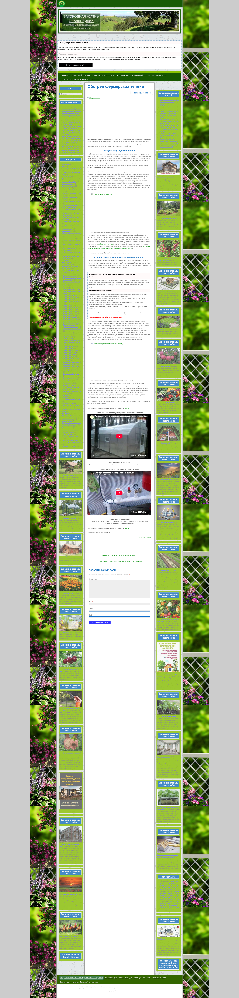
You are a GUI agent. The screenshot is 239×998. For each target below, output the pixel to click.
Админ (149, 537)
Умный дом (65, 395)
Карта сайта (86, 79)
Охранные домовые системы (71, 399)
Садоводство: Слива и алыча (72, 370)
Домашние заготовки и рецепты (71, 178)
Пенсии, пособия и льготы (70, 436)
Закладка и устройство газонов (71, 168)
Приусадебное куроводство (70, 405)
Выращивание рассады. (169, 716)
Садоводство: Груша (69, 354)
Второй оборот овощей (70, 276)
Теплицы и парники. (69, 518)
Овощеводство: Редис (70, 311)
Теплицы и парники (69, 325)
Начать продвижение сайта (75, 65)
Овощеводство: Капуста (70, 299)
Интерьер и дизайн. (163, 757)
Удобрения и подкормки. (71, 753)
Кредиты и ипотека (68, 432)
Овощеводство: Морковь (70, 307)
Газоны (64, 166)
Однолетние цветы (68, 419)
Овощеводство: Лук (69, 305)
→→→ (127, 253)
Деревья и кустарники (69, 248)
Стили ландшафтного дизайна (71, 252)
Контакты (95, 79)
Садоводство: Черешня (70, 378)
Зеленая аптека (67, 264)
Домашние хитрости (68, 186)
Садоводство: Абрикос (70, 346)
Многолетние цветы (68, 417)
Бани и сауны (66, 164)
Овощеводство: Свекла (70, 317)
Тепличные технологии (71, 327)
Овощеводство (67, 274)
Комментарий (93, 579)
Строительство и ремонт (71, 79)
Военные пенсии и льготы (71, 440)
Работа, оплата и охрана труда (72, 442)
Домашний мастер (67, 184)
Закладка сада (68, 338)
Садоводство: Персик (69, 368)
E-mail (91, 608)
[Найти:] (70, 94)
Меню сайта (65, 260)
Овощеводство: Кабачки (70, 297)
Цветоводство (66, 413)
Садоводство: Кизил (69, 356)
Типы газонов (66, 176)
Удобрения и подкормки (69, 385)
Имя (91, 601)
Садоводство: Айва (69, 348)
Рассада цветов (67, 421)
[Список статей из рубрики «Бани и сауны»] (70, 548)
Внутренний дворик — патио (71, 240)
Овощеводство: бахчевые (71, 289)
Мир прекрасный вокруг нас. (69, 894)
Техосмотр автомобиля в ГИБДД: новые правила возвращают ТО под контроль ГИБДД (169, 141)
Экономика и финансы (69, 446)
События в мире (67, 389)
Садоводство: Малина (70, 364)
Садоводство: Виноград (70, 350)
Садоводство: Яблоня (69, 380)
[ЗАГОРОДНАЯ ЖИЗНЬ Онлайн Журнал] (71, 3)
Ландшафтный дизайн (68, 238)
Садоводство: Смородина (71, 374)
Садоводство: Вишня (69, 352)
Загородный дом (67, 188)
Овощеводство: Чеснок (70, 321)
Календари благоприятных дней (71, 221)
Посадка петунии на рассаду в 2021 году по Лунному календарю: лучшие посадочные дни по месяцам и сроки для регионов (71, 140)
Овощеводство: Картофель (71, 301)
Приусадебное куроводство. (69, 936)
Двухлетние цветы (68, 415)
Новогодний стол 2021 (142, 75)
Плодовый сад (67, 336)
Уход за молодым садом (71, 340)
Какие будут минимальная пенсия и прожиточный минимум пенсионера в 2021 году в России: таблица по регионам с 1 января (169, 905)
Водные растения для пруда (71, 244)
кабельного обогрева (105, 244)
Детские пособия (67, 427)
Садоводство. (165, 366)
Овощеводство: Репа (69, 315)
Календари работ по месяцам (71, 225)
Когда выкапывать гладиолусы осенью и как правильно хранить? (169, 102)
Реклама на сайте (159, 75)
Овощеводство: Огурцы (70, 309)
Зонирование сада (68, 250)
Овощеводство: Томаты (70, 319)
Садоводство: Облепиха (70, 366)
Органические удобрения (71, 387)
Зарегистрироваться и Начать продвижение (105, 317)
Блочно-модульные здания (71, 209)
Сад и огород (66, 268)
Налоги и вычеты (67, 434)
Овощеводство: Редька (70, 313)
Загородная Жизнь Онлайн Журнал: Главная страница (83, 75)
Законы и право (67, 429)
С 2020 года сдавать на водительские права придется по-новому (169, 107)
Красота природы (126, 75)
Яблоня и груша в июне (167, 119)
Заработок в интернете (69, 430)
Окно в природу (67, 231)
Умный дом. (161, 939)
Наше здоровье (66, 262)
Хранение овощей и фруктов (72, 329)
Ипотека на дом (112, 75)
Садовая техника (67, 333)
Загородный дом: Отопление (71, 201)
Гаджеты (65, 397)
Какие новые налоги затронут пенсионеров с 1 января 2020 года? (169, 135)
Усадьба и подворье (68, 403)
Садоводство (66, 334)
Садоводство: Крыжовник (71, 362)
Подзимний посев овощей (71, 323)
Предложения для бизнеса (70, 266)
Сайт (90, 615)
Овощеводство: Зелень (70, 295)
